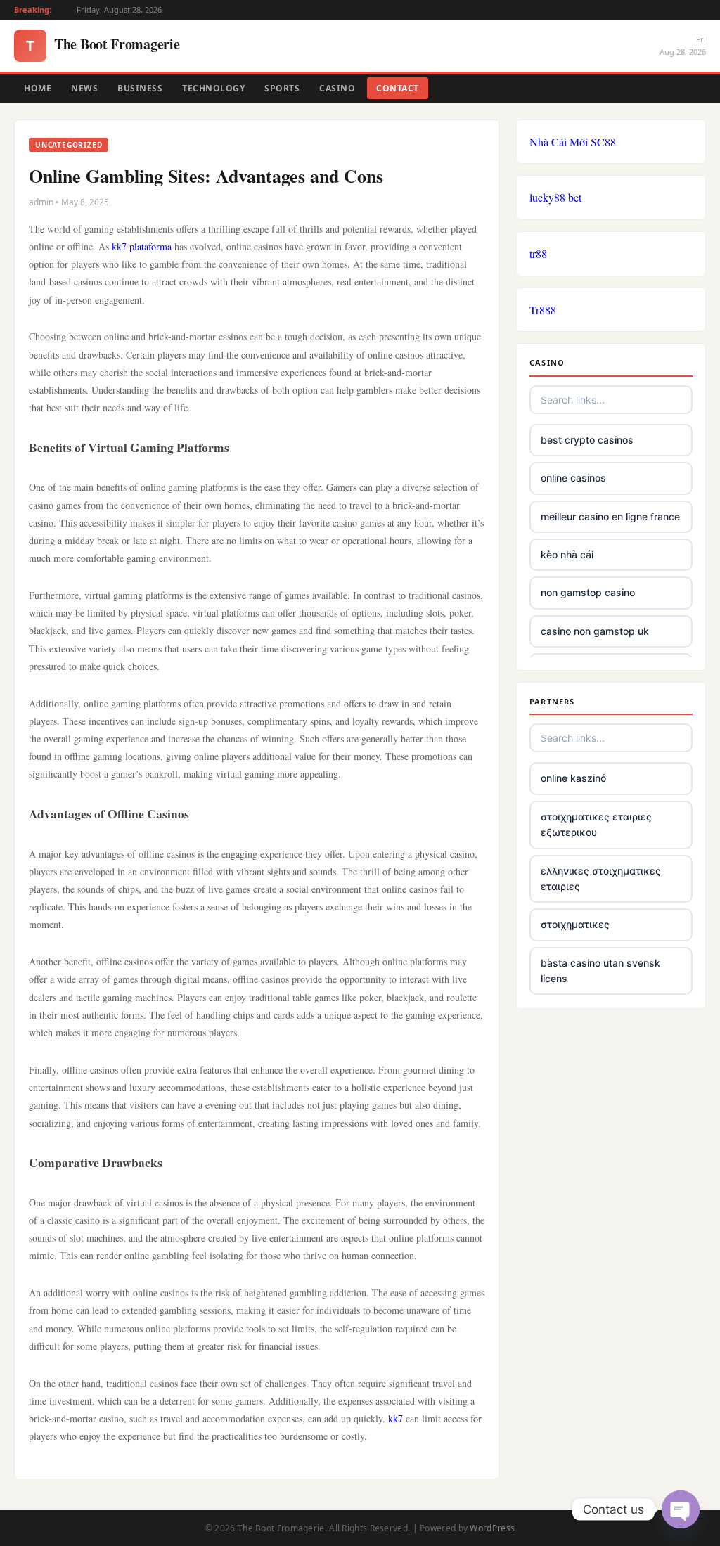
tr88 (538, 253)
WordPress (492, 1528)
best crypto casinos (587, 440)
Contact (397, 88)
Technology (213, 88)
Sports (282, 88)
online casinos (573, 478)
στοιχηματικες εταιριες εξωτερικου (596, 824)
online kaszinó (573, 778)
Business (139, 88)
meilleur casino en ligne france (610, 516)
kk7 (395, 1418)
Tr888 (542, 309)
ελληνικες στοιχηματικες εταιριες (601, 878)
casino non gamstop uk (595, 631)
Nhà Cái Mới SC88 (572, 141)
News (84, 88)
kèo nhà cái (567, 554)
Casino (337, 88)
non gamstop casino (588, 592)
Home (37, 88)
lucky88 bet (555, 197)
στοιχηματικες (575, 924)
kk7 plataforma (142, 246)
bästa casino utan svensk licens (600, 970)
